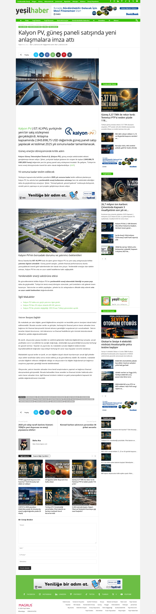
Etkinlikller (99, 610)
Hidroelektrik (48, 1)
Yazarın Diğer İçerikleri (40, 456)
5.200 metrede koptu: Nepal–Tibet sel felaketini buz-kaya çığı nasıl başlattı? (84, 509)
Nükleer (83, 1)
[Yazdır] (58, 54)
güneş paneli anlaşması (27, 399)
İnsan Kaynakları (110, 610)
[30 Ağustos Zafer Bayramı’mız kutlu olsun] (57, 469)
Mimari (116, 20)
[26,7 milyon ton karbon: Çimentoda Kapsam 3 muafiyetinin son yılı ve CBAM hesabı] (119, 189)
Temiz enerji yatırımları (27, 401)
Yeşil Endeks (36, 20)
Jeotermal (58, 1)
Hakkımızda (66, 602)
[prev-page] (92, 456)
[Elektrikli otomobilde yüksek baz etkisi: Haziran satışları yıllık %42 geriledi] (107, 364)
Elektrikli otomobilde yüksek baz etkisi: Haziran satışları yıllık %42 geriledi (126, 363)
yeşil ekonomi (69, 401)
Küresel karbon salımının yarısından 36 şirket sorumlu (78, 425)
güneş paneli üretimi (56, 399)
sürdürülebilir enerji (86, 399)
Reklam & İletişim (112, 602)
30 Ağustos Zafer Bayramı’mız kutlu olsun (56, 481)
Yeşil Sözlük (133, 602)
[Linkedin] (118, 1)
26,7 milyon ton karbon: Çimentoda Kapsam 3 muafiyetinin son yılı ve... (115, 207)
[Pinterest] (121, 1)
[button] (136, 20)
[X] (133, 1)
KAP (72, 165)
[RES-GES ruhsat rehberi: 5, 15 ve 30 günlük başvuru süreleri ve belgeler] (107, 137)
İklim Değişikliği (107, 608)
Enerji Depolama (93, 1)
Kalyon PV (24, 128)
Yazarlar (68, 605)
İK (109, 20)
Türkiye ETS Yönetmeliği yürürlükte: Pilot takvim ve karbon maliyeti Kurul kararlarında (55, 510)
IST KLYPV (67, 399)
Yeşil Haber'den (50, 477)
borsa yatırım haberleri (46, 397)
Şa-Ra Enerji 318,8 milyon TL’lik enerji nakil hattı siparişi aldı (126, 237)
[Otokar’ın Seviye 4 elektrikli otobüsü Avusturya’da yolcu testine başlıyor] (119, 327)
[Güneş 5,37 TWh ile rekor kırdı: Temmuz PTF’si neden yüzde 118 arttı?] (84, 469)
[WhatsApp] (52, 54)
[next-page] (95, 456)
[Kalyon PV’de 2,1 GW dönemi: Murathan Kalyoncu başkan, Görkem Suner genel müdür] (107, 227)
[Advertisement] (57, 116)
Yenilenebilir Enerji (23, 1)
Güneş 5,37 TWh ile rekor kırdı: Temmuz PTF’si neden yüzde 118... (118, 117)
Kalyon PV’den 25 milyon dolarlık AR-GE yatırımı (42, 305)
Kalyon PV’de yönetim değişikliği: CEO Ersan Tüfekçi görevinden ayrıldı (50, 308)
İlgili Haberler (24, 456)
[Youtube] (137, 1)
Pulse (27, 20)
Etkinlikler (101, 20)
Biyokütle (67, 1)
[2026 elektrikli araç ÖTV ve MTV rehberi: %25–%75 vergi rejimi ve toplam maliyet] (107, 387)
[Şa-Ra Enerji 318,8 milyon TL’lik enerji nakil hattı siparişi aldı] (107, 238)
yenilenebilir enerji (57, 401)
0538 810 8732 (32, 611)
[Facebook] (110, 1)
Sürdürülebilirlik (120, 608)
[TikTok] (125, 1)
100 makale (76, 605)
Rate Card (124, 602)
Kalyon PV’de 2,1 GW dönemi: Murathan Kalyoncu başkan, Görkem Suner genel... (126, 225)
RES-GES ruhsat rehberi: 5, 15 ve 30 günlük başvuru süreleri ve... (126, 136)
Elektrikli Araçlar (62, 20)
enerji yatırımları (73, 397)
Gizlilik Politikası (92, 602)
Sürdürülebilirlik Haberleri (80, 20)
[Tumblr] (129, 1)
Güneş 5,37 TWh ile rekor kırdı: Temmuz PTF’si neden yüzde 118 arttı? (84, 482)
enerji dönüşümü (60, 397)
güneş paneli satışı (42, 399)
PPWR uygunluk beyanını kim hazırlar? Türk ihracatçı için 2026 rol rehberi (29, 482)
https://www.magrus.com (40, 444)
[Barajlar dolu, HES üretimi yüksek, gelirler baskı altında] (107, 149)
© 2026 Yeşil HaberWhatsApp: (24, 609)
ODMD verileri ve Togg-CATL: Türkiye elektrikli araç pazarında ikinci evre (126, 374)
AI (94, 20)
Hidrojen (75, 1)
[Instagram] (114, 1)
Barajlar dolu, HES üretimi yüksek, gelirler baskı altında (126, 147)
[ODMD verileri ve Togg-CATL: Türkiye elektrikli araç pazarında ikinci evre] (107, 376)
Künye (102, 602)
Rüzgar (34, 1)
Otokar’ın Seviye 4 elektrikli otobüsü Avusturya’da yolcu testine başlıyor (116, 344)
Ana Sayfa (21, 24)
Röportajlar (122, 610)
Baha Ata (25, 44)
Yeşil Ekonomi (48, 20)
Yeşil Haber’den (133, 610)
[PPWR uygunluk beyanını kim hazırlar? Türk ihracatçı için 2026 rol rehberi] (30, 469)
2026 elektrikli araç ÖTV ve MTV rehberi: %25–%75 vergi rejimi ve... (125, 386)
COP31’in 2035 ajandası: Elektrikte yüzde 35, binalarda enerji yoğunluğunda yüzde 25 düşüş (29, 510)
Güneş (40, 1)
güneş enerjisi (84, 397)
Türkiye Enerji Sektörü (42, 401)
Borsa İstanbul (31, 397)
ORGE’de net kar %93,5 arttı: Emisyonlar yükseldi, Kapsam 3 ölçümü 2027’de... (126, 249)
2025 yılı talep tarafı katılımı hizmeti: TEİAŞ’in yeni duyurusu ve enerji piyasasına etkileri (35, 427)
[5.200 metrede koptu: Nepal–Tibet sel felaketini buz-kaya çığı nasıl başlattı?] (84, 496)
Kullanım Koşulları (78, 602)
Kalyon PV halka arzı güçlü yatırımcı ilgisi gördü (41, 302)
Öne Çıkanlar (53, 27)
